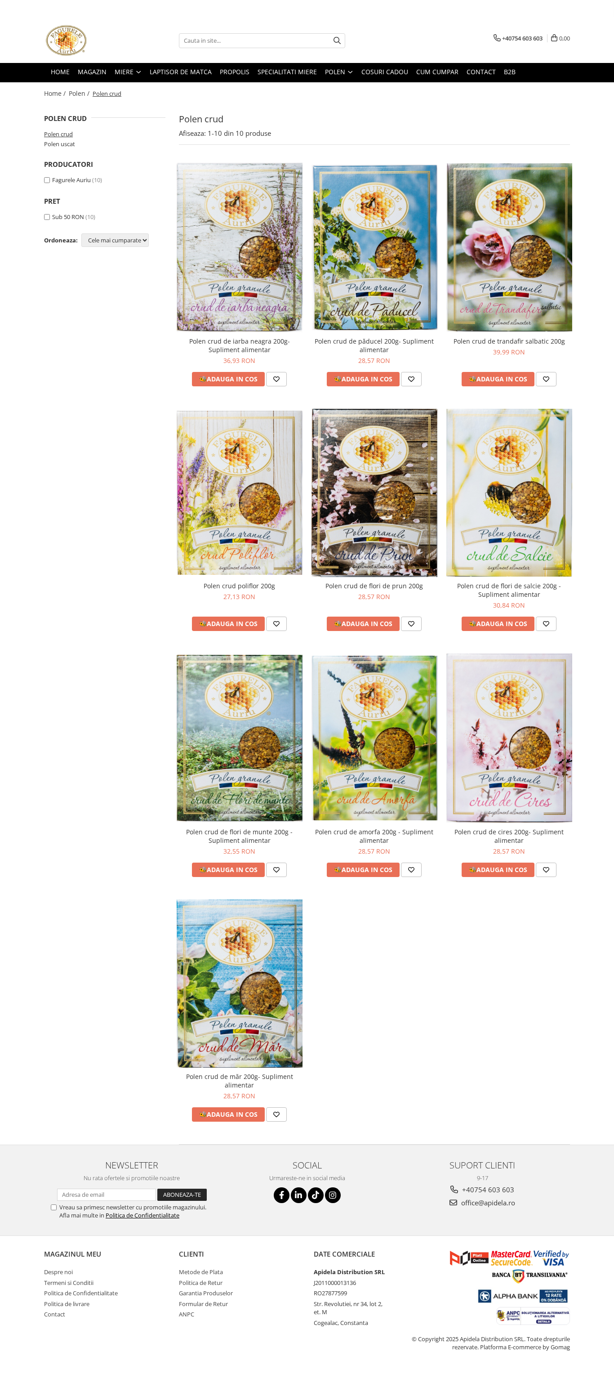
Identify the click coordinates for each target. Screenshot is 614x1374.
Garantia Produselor (206, 1293)
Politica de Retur (200, 1283)
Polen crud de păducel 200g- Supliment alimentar (374, 345)
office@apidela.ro (487, 1202)
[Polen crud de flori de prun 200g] (374, 493)
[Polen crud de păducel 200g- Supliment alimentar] (374, 247)
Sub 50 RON (68, 217)
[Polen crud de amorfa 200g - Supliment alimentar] (374, 738)
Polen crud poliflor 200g (239, 586)
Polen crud (58, 134)
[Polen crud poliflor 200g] (240, 493)
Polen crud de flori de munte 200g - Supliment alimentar (239, 836)
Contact (54, 1314)
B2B (510, 71)
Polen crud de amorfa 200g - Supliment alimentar (374, 836)
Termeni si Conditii (68, 1283)
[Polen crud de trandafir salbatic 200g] (509, 247)
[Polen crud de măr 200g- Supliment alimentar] (240, 984)
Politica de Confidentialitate (142, 1215)
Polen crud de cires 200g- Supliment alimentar (509, 836)
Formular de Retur (203, 1304)
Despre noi (58, 1272)
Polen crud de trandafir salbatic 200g (509, 341)
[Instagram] (333, 1195)
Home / (55, 93)
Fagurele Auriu (71, 180)
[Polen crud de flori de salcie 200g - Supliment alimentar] (509, 493)
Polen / (80, 93)
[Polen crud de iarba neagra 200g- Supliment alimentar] (240, 247)
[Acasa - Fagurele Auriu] (89, 40)
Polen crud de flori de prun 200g (374, 586)
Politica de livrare (66, 1304)
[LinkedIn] (299, 1195)
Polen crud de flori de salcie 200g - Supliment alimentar (509, 590)
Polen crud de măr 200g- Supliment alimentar (239, 1080)
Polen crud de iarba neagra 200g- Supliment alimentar (239, 345)
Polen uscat (59, 144)
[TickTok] (316, 1195)
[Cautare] (337, 40)
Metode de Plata (201, 1272)
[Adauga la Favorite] (276, 379)
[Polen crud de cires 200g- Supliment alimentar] (509, 738)
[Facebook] (281, 1195)
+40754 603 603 (487, 1189)
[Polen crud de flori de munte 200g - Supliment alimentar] (240, 738)
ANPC (186, 1314)
